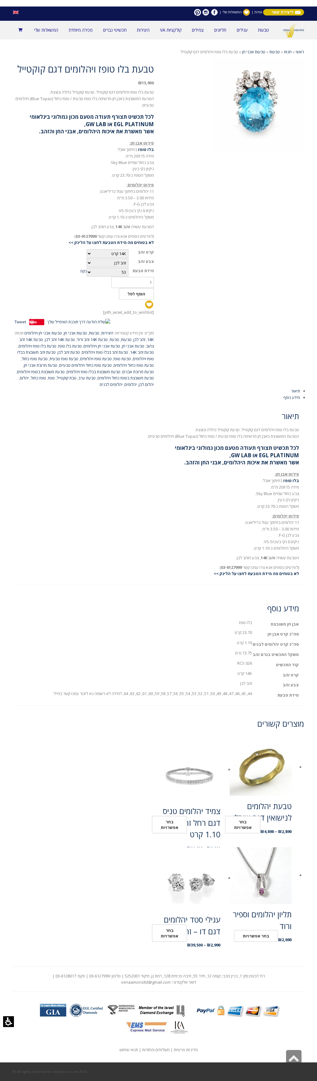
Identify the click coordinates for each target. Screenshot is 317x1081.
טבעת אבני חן (133, 346)
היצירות (107, 333)
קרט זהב (146, 252)
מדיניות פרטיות (186, 1049)
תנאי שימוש (128, 1049)
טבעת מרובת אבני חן (40, 365)
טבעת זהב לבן (69, 352)
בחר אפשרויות (243, 824)
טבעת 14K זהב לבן (60, 339)
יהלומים (130, 384)
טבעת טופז (122, 358)
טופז (51, 378)
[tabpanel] (158, 493)
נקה (83, 271)
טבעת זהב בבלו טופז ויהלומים (105, 352)
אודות (258, 12)
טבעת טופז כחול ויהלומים (134, 365)
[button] (8, 1021)
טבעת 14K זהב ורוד (92, 339)
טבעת (114, 339)
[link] (214, 12)
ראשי (300, 52)
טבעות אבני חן (253, 52)
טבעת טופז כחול (35, 358)
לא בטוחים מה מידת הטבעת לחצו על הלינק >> (111, 242)
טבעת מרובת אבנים (138, 371)
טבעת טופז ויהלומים (96, 358)
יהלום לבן (146, 384)
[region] (158, 52)
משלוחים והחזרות (156, 1049)
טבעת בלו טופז (70, 346)
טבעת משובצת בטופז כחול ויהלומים (126, 378)
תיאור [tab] (295, 391)
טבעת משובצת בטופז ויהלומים (41, 371)
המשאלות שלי (232, 12)
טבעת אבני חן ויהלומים (102, 346)
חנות (288, 52)
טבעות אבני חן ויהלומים (43, 333)
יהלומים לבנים (111, 384)
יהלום (24, 378)
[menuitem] (263, 30)
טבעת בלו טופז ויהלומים (37, 346)
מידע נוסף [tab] (291, 397)
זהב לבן (139, 339)
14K (150, 339)
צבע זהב (146, 261)
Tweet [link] (20, 322)
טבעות (274, 52)
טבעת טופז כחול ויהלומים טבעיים (85, 365)
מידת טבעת (143, 271)
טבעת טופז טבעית (64, 358)
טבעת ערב (87, 378)
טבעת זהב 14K (142, 352)
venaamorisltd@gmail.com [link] (146, 982)
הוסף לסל (136, 294)
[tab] (158, 226)
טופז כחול (38, 378)
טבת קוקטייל (66, 378)
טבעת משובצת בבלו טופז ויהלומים (93, 371)
